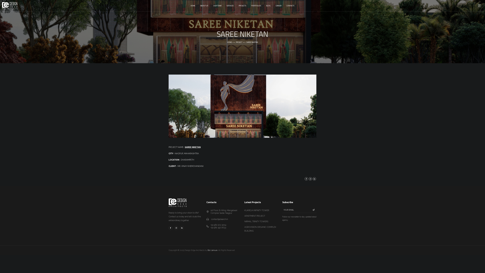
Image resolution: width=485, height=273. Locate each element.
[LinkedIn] (314, 178)
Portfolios (256, 5)
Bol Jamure (212, 250)
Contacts (290, 5)
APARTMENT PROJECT (254, 216)
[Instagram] (310, 178)
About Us (204, 5)
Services (230, 5)
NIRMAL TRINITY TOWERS (256, 221)
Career (279, 5)
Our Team (217, 5)
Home (193, 5)
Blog (268, 5)
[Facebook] (306, 178)
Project (239, 42)
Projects (242, 5)
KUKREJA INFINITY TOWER (256, 210)
